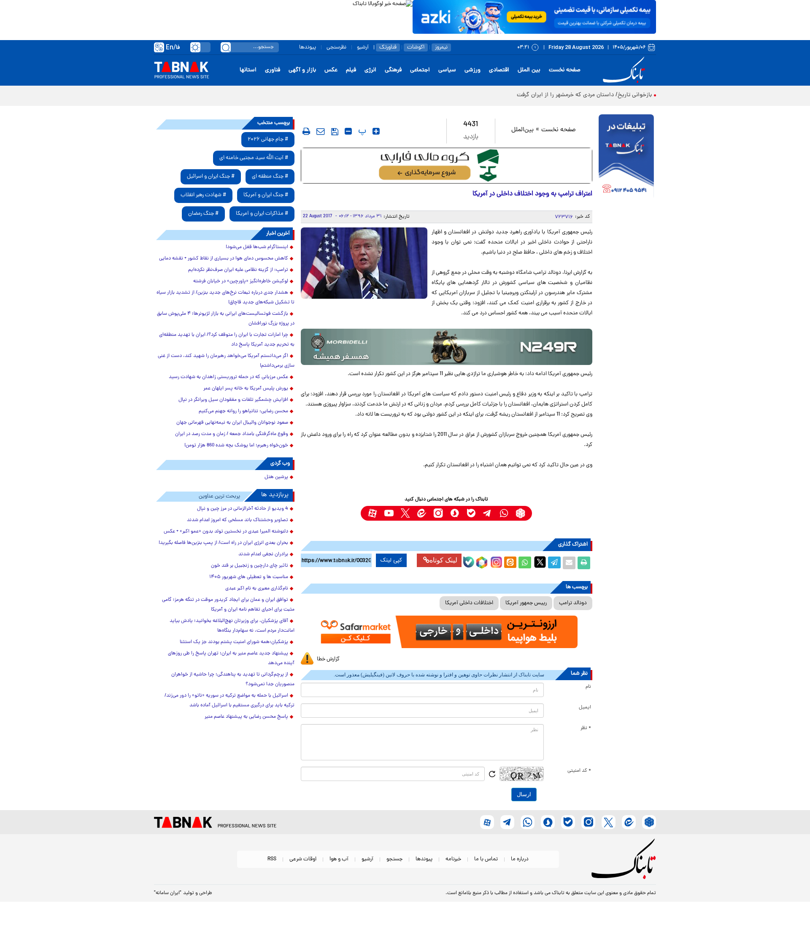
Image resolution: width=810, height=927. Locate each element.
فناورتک (388, 47)
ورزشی (472, 70)
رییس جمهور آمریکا (526, 603)
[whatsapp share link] (524, 563)
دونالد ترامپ (573, 603)
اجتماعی (420, 70)
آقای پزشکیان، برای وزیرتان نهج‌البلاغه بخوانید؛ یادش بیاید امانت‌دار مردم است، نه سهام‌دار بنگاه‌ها (232, 626)
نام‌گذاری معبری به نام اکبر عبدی (256, 588)
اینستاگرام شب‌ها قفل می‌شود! (257, 247)
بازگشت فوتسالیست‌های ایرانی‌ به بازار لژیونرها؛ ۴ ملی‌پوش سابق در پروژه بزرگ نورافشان (225, 318)
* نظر (585, 728)
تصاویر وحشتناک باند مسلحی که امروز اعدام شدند (237, 520)
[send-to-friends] (320, 131)
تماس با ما (486, 859)
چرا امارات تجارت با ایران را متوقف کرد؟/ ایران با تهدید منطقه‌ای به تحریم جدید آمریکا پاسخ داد (226, 340)
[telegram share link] (554, 563)
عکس (331, 70)
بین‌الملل (522, 130)
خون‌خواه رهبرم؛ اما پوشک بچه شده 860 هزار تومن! (236, 445)
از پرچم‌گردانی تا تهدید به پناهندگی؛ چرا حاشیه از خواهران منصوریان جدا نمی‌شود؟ (232, 679)
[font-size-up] (376, 131)
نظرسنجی (336, 47)
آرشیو (363, 47)
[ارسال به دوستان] (569, 563)
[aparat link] (372, 513)
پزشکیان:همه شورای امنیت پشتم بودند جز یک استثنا (234, 642)
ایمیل (585, 707)
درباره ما (520, 859)
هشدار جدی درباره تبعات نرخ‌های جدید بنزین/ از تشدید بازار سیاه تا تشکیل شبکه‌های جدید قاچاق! (225, 297)
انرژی (370, 70)
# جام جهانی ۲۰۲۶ (268, 139)
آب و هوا (338, 859)
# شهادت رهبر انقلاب (203, 195)
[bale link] (471, 513)
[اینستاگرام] (495, 561)
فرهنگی (393, 70)
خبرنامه (453, 859)
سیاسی (447, 70)
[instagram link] (438, 513)
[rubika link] (520, 513)
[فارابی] (446, 166)
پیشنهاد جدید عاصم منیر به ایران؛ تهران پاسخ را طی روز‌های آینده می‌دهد (231, 658)
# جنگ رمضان (203, 214)
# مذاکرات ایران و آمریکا (262, 214)
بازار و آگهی (302, 70)
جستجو (394, 859)
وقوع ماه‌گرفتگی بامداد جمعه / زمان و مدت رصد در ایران (231, 434)
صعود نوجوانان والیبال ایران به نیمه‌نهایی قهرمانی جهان (232, 423)
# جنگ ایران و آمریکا (265, 195)
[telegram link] (487, 513)
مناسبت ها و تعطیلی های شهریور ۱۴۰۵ (248, 577)
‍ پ (361, 131)
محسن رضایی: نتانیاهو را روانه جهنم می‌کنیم (243, 411)
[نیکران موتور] (446, 347)
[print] (306, 131)
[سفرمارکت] (446, 632)
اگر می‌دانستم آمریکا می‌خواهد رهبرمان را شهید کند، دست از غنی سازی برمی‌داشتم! (226, 361)
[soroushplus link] (454, 513)
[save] (334, 131)
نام (588, 687)
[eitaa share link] (510, 563)
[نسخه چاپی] (584, 563)
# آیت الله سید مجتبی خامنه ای (253, 158)
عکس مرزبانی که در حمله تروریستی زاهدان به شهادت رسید (228, 377)
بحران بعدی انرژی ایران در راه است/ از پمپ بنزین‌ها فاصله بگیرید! (223, 543)
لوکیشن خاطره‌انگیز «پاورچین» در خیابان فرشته (240, 281)
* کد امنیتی (579, 771)
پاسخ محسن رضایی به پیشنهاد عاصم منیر (246, 717)
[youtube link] (388, 513)
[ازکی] (534, 17)
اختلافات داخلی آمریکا (469, 603)
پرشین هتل (276, 477)
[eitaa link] (421, 513)
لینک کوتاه (443, 560)
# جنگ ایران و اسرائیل (211, 177)
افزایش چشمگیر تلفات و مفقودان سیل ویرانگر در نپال (233, 400)
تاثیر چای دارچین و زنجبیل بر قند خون (249, 566)
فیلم (351, 70)
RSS (271, 859)
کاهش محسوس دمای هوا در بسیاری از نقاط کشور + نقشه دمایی (223, 258)
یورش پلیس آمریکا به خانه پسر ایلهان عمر (245, 388)
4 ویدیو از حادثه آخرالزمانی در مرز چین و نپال (242, 509)
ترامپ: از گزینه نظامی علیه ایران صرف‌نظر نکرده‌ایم (238, 270)
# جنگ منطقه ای (270, 177)
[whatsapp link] (504, 513)
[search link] (226, 47)
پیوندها (307, 47)
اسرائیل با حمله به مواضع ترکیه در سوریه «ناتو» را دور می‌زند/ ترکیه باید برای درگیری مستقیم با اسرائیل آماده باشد (229, 700)
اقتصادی (499, 70)
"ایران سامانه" (167, 893)
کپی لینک (391, 560)
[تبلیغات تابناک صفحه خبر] (626, 157)
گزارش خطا (328, 659)
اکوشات (415, 47)
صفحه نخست (564, 70)
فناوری (272, 70)
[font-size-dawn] (348, 131)
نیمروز (441, 47)
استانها (248, 70)
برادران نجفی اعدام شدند (263, 554)
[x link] (405, 513)
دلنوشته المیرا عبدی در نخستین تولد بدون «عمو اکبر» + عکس (226, 531)
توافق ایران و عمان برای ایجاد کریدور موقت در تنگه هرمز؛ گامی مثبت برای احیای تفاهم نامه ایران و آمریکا (228, 604)
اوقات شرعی (302, 859)
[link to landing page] (625, 70)
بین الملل (529, 70)
